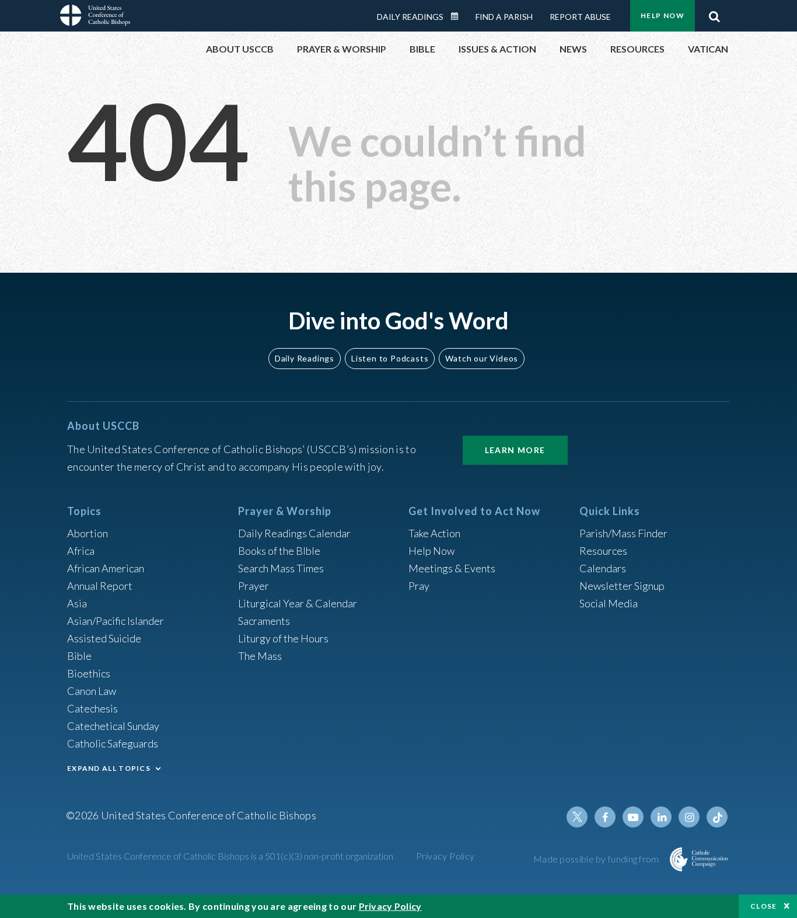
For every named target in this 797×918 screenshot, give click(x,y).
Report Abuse (580, 17)
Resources (603, 550)
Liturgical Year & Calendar (297, 603)
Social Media (608, 603)
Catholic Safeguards (112, 743)
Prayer (253, 585)
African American (105, 568)
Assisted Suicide (104, 638)
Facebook (605, 816)
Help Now (662, 15)
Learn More (515, 450)
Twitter (577, 816)
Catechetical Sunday (113, 725)
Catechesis (92, 708)
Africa (81, 550)
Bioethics (88, 673)
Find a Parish (504, 17)
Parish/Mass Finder (623, 533)
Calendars (602, 568)
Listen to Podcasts (389, 358)
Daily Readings (410, 17)
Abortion (87, 533)
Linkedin (661, 816)
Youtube (633, 816)
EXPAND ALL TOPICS (109, 768)
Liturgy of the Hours (283, 638)
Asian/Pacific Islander (115, 620)
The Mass (260, 655)
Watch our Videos (481, 358)
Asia (77, 603)
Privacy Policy (445, 855)
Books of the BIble (279, 550)
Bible (79, 655)
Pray (418, 585)
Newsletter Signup (622, 585)
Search (714, 13)
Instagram (689, 816)
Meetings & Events (451, 568)
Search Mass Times (281, 568)
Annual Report (99, 585)
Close (763, 906)
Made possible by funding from (597, 858)
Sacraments (264, 620)
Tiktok (717, 816)
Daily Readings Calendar (458, 16)
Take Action (434, 533)
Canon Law (91, 690)
